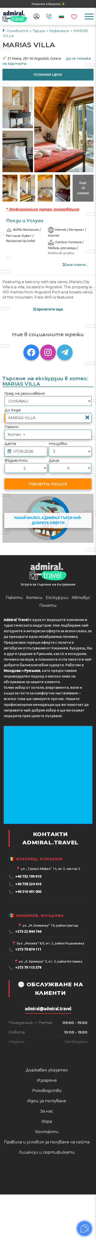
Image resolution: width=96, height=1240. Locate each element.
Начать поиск (48, 484)
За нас (46, 1111)
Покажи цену (48, 74)
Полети (48, 605)
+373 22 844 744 (25, 931)
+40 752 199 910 (25, 876)
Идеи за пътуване (46, 1101)
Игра (47, 1121)
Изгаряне (47, 1080)
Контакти (47, 1131)
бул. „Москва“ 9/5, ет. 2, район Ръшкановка (50, 943)
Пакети (14, 597)
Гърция (39, 31)
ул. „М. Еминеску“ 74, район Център (50, 925)
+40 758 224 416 (25, 884)
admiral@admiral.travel (48, 1008)
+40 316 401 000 (25, 891)
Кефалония (59, 31)
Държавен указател (47, 1070)
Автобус (81, 597)
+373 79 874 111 (25, 949)
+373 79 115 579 (25, 967)
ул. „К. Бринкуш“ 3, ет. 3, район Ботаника (50, 961)
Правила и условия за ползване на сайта (47, 1142)
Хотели (34, 597)
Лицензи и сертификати (47, 1152)
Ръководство (47, 1090)
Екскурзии (57, 597)
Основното (18, 31)
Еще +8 (83, 188)
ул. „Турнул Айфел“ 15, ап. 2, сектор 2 (50, 869)
